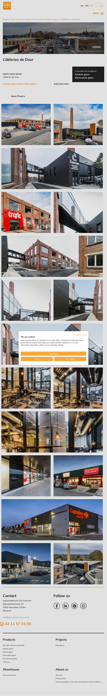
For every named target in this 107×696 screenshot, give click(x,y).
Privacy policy (80, 335)
